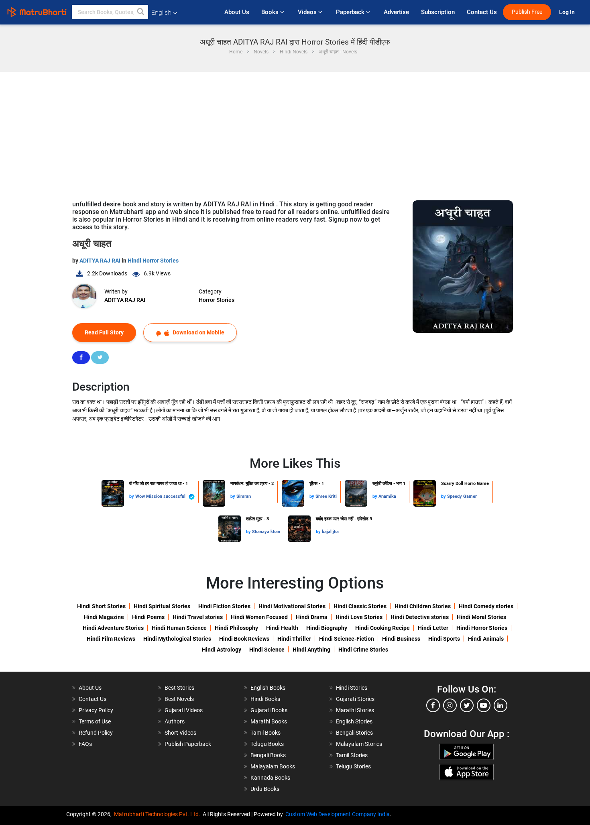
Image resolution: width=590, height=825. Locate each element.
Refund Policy (96, 732)
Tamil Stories (352, 755)
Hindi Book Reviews (244, 639)
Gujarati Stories (355, 699)
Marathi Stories (355, 710)
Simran (243, 496)
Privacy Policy (96, 710)
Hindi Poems (148, 617)
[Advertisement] (295, 132)
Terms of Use (95, 721)
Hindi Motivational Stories (292, 606)
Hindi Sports (444, 639)
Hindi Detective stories (420, 617)
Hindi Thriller (294, 639)
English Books (267, 687)
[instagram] (450, 705)
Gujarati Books (268, 710)
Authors (175, 721)
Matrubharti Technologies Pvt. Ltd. (158, 814)
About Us (236, 12)
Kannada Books (270, 777)
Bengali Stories (354, 732)
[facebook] (433, 705)
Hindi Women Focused (259, 617)
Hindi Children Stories (423, 606)
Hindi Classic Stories (360, 606)
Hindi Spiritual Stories (162, 606)
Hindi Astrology (221, 649)
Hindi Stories (351, 687)
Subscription (438, 12)
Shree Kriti (326, 496)
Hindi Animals (486, 639)
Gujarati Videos (184, 710)
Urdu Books (264, 789)
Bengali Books (268, 755)
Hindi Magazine (104, 617)
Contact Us (482, 12)
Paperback (351, 12)
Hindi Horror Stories (153, 260)
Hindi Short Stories (101, 606)
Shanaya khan (266, 531)
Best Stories (179, 687)
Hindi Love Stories (359, 617)
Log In (567, 12)
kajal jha (330, 531)
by (132, 496)
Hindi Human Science (179, 628)
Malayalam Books (272, 766)
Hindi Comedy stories (486, 606)
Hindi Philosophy (236, 628)
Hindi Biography (326, 628)
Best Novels (179, 699)
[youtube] (483, 705)
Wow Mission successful (161, 496)
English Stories (354, 721)
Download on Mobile (197, 332)
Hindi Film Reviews (111, 639)
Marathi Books (268, 721)
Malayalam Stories (359, 744)
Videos (308, 12)
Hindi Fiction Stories (224, 606)
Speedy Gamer (462, 496)
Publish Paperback (188, 744)
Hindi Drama (312, 617)
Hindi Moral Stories (481, 617)
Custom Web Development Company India (337, 814)
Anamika (387, 496)
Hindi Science (267, 649)
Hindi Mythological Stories (177, 639)
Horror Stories (216, 300)
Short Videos (180, 732)
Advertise (396, 12)
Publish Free (527, 12)
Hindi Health (282, 628)
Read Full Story (104, 332)
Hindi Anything (311, 649)
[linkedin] (500, 705)
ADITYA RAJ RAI (100, 260)
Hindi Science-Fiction (346, 639)
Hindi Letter (433, 628)
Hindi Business (401, 639)
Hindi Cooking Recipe (382, 628)
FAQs (85, 744)
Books (270, 12)
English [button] (161, 12)
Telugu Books (267, 744)
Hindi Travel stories (198, 617)
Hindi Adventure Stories (113, 628)
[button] (141, 12)
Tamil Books (265, 732)
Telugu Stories (353, 766)
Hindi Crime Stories (363, 649)
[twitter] (467, 705)
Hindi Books (265, 699)
